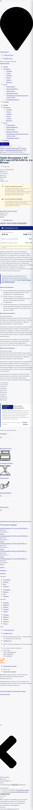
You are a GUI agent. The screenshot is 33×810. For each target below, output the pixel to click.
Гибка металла (10, 91)
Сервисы (6, 582)
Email (2, 783)
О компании (6, 69)
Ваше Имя (3, 779)
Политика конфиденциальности (9, 688)
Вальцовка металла (12, 93)
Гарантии (9, 75)
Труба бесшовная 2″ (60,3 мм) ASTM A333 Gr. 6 (13, 543)
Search (2, 146)
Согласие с (15, 792)
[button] (3, 530)
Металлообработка (12, 89)
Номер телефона (5, 781)
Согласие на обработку (15, 790)
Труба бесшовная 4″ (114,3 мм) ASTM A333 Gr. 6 (13, 558)
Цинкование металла (12, 99)
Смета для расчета (5, 784)
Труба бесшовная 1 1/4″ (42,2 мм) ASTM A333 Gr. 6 (14, 528)
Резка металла (10, 86)
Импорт (8, 78)
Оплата (8, 73)
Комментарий (4, 788)
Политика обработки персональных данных (13, 691)
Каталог (2, 567)
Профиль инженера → (26, 423)
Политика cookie (5, 694)
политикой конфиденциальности (19, 792)
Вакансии (9, 82)
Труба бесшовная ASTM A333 (13, 150)
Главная (5, 66)
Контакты (6, 102)
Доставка (9, 71)
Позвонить (3, 570)
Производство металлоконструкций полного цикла (15, 521)
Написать (3, 573)
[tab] (3, 223)
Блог (4, 584)
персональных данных (22, 790)
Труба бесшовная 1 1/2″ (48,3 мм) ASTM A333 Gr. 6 (14, 536)
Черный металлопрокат (13, 148)
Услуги (5, 84)
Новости (9, 80)
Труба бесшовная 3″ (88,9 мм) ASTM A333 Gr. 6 (13, 551)
